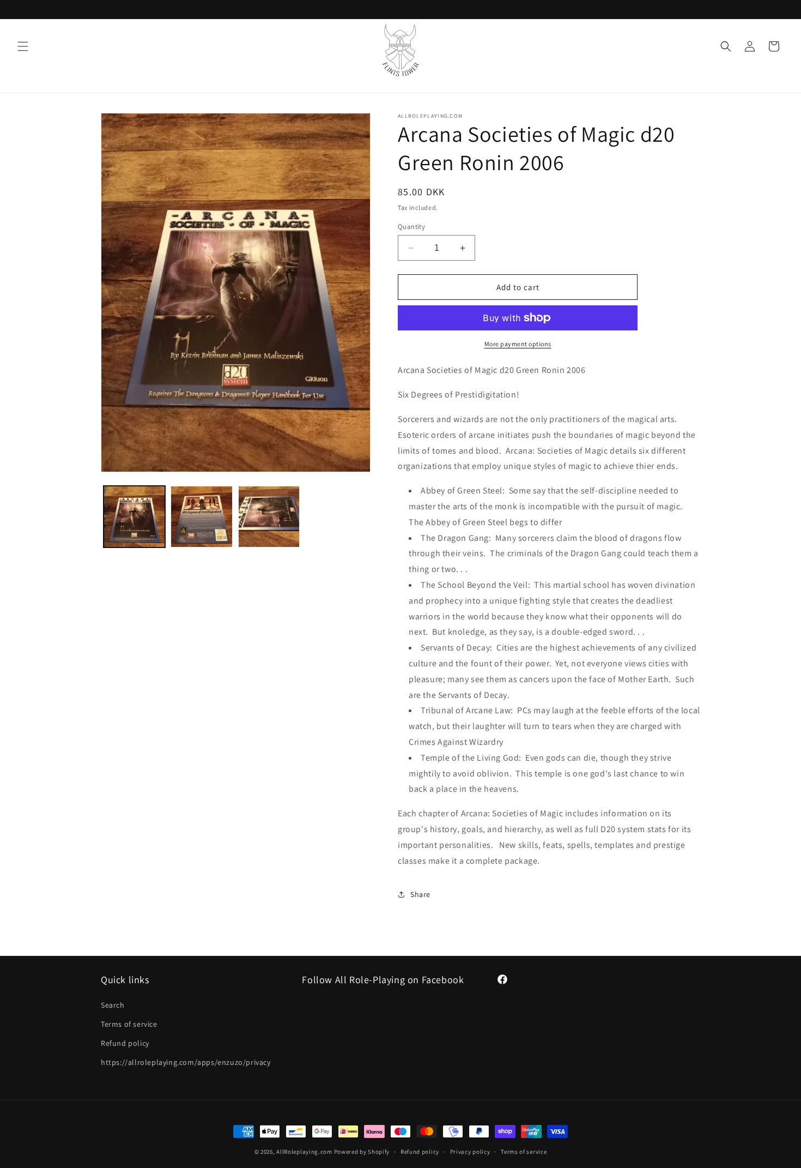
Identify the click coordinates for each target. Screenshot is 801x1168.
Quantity (411, 226)
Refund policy (125, 1043)
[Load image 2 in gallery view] (201, 516)
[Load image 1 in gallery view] (134, 516)
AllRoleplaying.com (304, 1151)
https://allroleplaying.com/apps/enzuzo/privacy (186, 1062)
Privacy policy (470, 1151)
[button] (23, 46)
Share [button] (420, 894)
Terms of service (129, 1024)
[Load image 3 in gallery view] (269, 516)
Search (113, 1005)
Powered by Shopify (362, 1151)
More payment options (517, 344)
